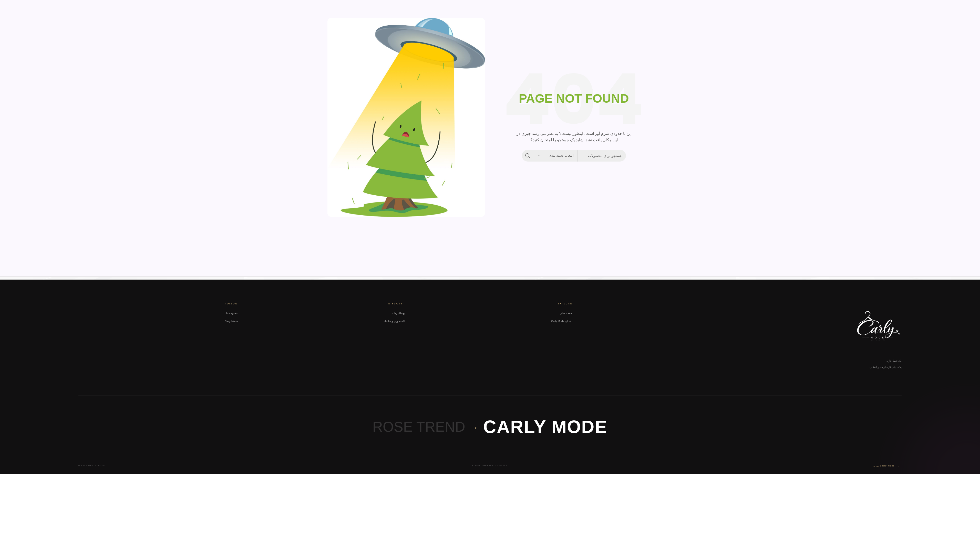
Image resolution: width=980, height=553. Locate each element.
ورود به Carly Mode (887, 465)
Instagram (232, 313)
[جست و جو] (528, 156)
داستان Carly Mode (561, 321)
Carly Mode (231, 321)
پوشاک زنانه (398, 313)
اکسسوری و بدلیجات (394, 321)
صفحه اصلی (566, 313)
